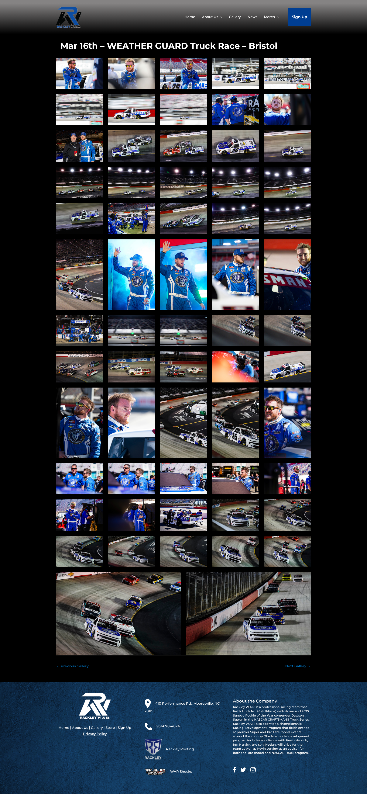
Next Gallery (298, 666)
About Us (80, 728)
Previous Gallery (72, 666)
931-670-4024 (168, 726)
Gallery (97, 728)
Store (110, 728)
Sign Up (124, 728)
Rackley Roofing (180, 749)
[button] (220, 17)
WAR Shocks (181, 772)
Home (64, 728)
